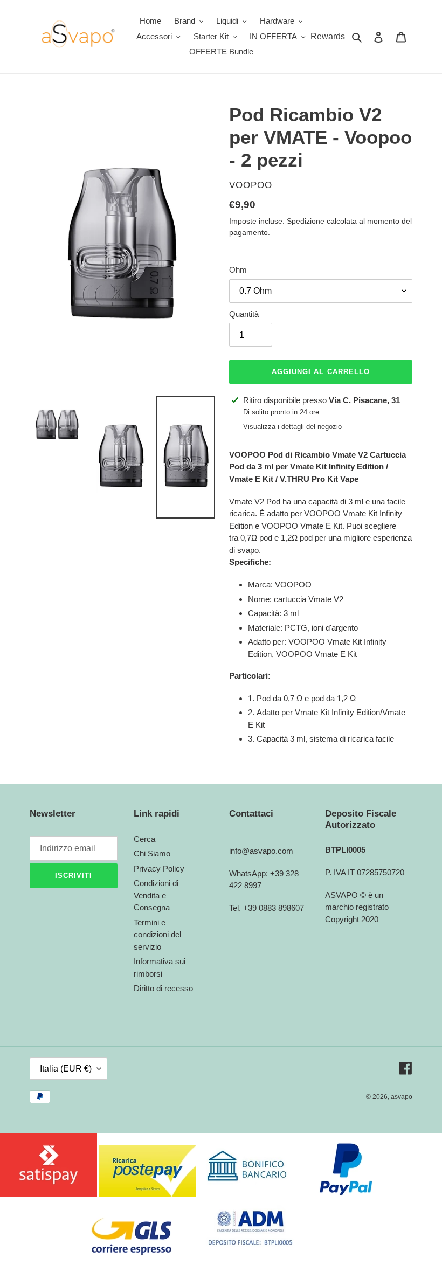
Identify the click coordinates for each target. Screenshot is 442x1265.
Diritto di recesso (163, 988)
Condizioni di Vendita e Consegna (156, 895)
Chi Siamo (152, 853)
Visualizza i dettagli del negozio (292, 427)
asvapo (401, 1097)
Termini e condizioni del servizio (157, 934)
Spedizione (305, 221)
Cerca (144, 839)
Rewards (327, 36)
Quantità (244, 314)
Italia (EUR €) (66, 1068)
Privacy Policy (159, 868)
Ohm (238, 269)
